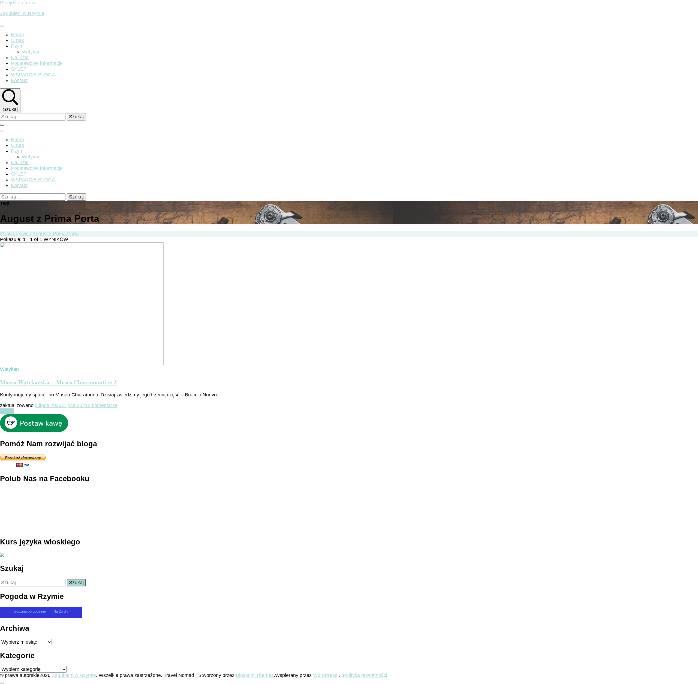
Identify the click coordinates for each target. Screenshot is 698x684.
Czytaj (7, 411)
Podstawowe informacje (37, 63)
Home (17, 34)
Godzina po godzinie (30, 611)
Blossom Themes (255, 675)
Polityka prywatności (365, 675)
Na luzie (20, 57)
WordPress (325, 675)
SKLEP (19, 69)
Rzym (17, 46)
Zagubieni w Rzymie (22, 13)
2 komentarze (103, 405)
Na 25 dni (60, 611)
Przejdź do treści (18, 2)
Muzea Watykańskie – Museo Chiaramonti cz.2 (58, 382)
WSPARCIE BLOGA (33, 74)
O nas (17, 40)
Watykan (31, 52)
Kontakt (19, 80)
